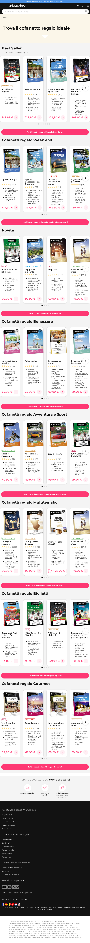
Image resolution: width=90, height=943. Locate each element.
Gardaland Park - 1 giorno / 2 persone (10, 635)
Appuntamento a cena (79, 724)
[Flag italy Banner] (6, 904)
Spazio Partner (7, 871)
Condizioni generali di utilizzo (74, 907)
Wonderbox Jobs (8, 850)
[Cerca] (86, 11)
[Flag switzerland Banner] (12, 904)
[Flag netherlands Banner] (16, 904)
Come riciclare (7, 829)
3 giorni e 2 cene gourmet (79, 180)
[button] (85, 88)
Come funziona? (8, 818)
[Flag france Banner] (3, 904)
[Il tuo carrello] (87, 6)
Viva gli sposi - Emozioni (32, 543)
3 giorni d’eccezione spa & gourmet (33, 182)
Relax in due (31, 361)
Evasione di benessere (76, 362)
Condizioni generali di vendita (51, 907)
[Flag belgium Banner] (9, 904)
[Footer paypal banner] (15, 888)
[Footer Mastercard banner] (9, 888)
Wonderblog (6, 857)
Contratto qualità (8, 839)
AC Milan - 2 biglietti (7, 90)
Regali (5, 17)
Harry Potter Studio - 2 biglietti (77, 91)
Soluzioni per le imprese (10, 875)
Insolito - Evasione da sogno (54, 181)
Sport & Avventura (7, 455)
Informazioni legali (32, 907)
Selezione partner (8, 846)
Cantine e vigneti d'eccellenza (56, 724)
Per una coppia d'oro (78, 271)
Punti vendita (7, 853)
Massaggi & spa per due (9, 362)
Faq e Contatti (7, 815)
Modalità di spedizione (10, 822)
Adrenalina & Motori (31, 455)
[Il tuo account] (78, 6)
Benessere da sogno (54, 362)
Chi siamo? (6, 843)
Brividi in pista (55, 454)
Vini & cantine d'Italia (8, 724)
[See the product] (16, 117)
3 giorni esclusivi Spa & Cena (56, 90)
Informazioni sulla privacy (14, 907)
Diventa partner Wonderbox (12, 868)
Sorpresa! (52, 270)
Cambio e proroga (8, 825)
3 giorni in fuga (32, 89)
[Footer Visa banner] (4, 888)
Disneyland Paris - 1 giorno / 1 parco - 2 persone (79, 635)
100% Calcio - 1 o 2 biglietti (9, 271)
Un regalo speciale (6, 543)
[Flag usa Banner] (19, 904)
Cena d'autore (32, 723)
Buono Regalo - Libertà (55, 543)
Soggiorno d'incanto (30, 271)
